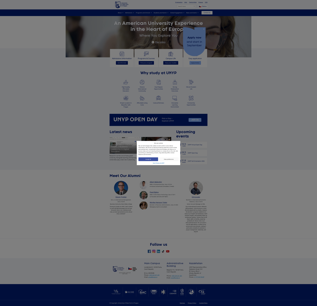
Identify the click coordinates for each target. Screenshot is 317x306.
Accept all (148, 159)
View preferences (169, 159)
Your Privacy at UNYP (158, 163)
